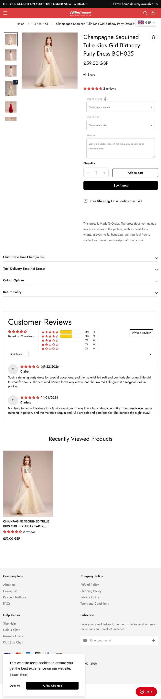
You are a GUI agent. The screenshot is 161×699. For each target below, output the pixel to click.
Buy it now (120, 185)
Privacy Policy (89, 597)
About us (9, 584)
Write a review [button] (141, 332)
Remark (90, 135)
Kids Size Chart (13, 642)
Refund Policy (89, 584)
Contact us (10, 591)
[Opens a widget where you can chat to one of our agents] (146, 692)
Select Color (94, 99)
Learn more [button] (19, 675)
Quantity (89, 163)
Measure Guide (13, 636)
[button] (93, 88)
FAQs (6, 603)
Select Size (93, 117)
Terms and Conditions (94, 603)
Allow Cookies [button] (52, 685)
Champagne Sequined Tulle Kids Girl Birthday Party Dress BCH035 (26, 524)
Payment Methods (14, 597)
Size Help (9, 623)
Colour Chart (11, 629)
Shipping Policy (90, 591)
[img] (30, 366)
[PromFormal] (80, 13)
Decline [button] (15, 685)
